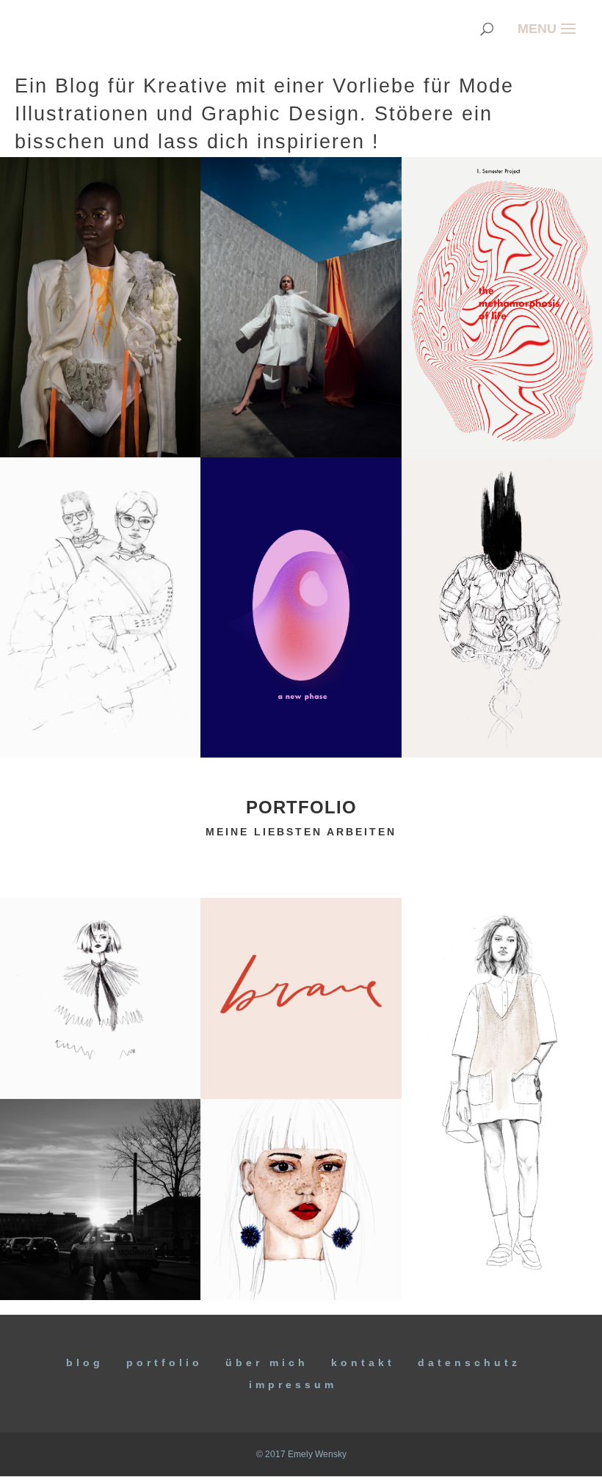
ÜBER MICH (266, 1362)
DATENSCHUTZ (469, 1362)
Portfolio (164, 1362)
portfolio (301, 807)
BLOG (85, 1362)
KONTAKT (363, 1362)
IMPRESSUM (293, 1384)
